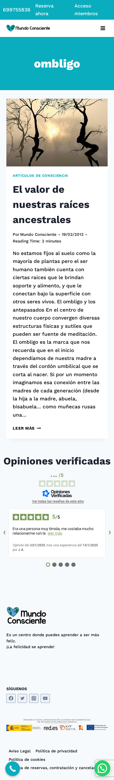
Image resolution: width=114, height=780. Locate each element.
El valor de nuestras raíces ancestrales (51, 204)
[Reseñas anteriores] (4, 533)
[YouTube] (45, 698)
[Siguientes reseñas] (109, 533)
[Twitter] (22, 698)
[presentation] (57, 132)
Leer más (27, 428)
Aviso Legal (20, 751)
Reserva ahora (44, 9)
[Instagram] (33, 698)
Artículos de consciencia (40, 176)
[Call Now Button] (12, 768)
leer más (55, 533)
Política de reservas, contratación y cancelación (55, 767)
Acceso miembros (86, 9)
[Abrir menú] (103, 28)
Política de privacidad (56, 751)
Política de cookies (27, 759)
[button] (102, 768)
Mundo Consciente (38, 234)
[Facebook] (11, 698)
